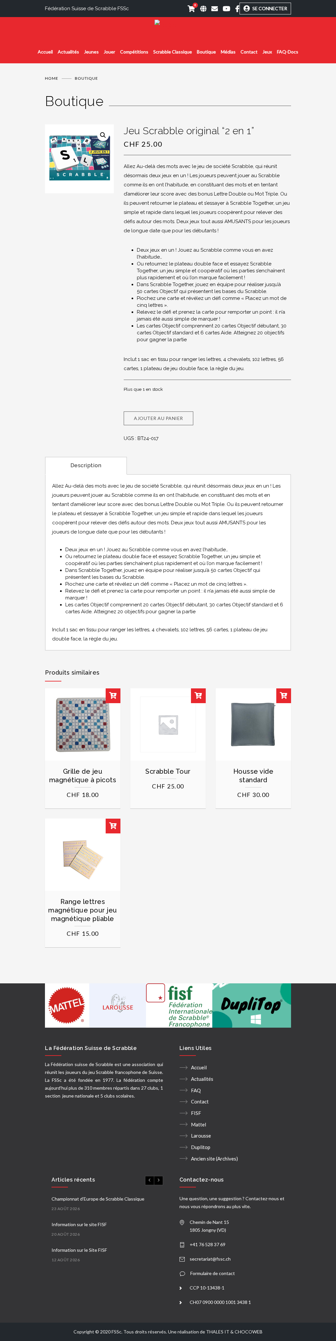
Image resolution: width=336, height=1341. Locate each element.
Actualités (68, 51)
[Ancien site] (200, 8)
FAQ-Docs (287, 51)
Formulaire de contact (212, 1273)
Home (51, 78)
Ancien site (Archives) (214, 1159)
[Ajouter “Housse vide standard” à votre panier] (283, 695)
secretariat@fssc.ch (210, 1259)
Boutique (206, 51)
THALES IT (217, 1331)
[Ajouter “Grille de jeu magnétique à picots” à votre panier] (113, 695)
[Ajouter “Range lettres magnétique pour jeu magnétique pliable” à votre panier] (113, 826)
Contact (249, 51)
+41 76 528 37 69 (207, 1244)
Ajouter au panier (158, 418)
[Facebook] (235, 8)
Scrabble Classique (172, 51)
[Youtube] (224, 8)
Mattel (198, 1124)
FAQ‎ (196, 1090)
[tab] (86, 465)
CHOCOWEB (248, 1331)
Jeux (267, 51)
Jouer (109, 51)
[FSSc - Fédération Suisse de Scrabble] (168, 25)
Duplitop (200, 1147)
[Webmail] (212, 8)
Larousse (201, 1136)
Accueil (45, 51)
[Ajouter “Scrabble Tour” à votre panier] (198, 695)
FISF (196, 1113)
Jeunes (91, 51)
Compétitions (134, 51)
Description (86, 465)
